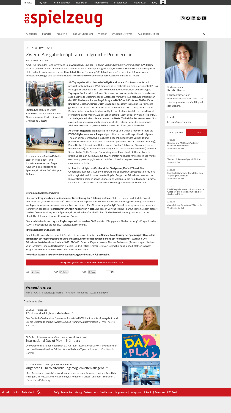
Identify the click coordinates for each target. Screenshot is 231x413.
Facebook (159, 392)
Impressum (121, 392)
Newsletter (140, 2)
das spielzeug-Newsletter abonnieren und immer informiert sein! (92, 262)
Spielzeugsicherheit (53, 292)
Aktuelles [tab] (197, 132)
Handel (46, 33)
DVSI (37, 292)
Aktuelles (32, 33)
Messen (102, 33)
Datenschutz (91, 392)
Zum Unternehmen (181, 121)
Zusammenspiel (99, 292)
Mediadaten (120, 2)
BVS (29, 292)
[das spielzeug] (63, 18)
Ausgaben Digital (148, 33)
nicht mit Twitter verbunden (84, 272)
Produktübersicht (82, 33)
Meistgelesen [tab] (175, 132)
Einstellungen (112, 271)
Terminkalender (61, 2)
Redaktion (81, 2)
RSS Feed (172, 392)
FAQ (154, 2)
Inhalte (28, 2)
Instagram (135, 392)
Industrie (61, 33)
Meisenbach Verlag (71, 392)
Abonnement (101, 2)
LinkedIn (147, 392)
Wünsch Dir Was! (122, 33)
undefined (56, 272)
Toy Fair (42, 2)
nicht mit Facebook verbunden (28, 272)
